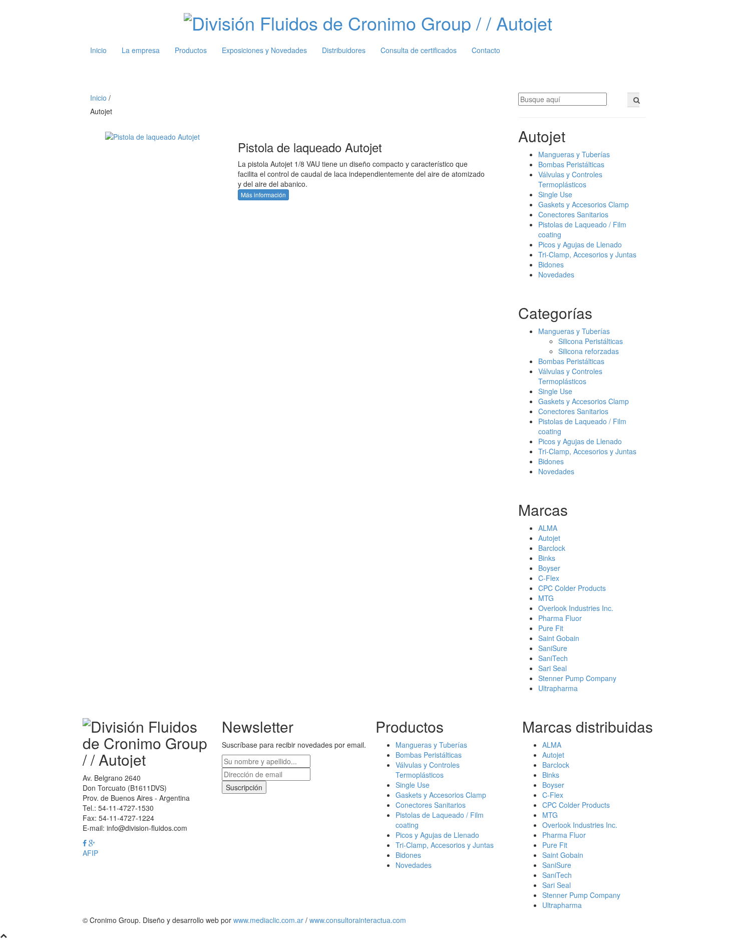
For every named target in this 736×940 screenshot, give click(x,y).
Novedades (556, 274)
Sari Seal (552, 668)
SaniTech (553, 658)
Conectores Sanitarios (573, 214)
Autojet (549, 538)
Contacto (486, 50)
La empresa (141, 50)
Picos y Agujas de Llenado (580, 244)
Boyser (549, 568)
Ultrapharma (558, 688)
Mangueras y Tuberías (574, 154)
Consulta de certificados (419, 50)
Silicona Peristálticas (590, 341)
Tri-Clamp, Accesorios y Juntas (587, 254)
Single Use (555, 194)
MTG (546, 598)
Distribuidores (343, 50)
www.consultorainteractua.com (357, 920)
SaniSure (552, 648)
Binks (546, 558)
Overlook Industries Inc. (575, 608)
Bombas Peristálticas (571, 164)
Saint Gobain (558, 638)
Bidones (551, 264)
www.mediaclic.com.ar (268, 920)
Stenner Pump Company (577, 678)
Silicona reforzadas (588, 351)
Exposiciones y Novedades (264, 50)
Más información (263, 194)
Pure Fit (550, 628)
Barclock (551, 548)
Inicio (98, 50)
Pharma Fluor (560, 618)
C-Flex (548, 578)
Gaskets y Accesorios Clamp (583, 204)
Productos (191, 50)
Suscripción (244, 787)
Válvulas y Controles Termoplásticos (570, 179)
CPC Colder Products (572, 588)
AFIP (90, 853)
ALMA (547, 528)
